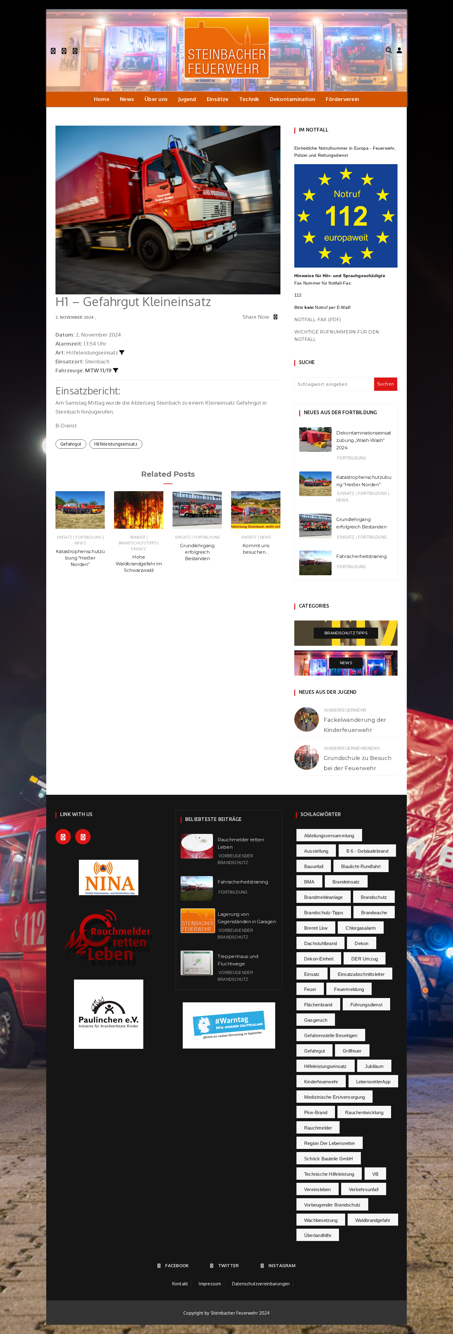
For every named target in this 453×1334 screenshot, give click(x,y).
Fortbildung (89, 537)
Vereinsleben (317, 1189)
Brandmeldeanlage (323, 897)
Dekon (361, 943)
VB (375, 1174)
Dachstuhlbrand (320, 943)
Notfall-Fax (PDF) (317, 319)
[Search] (389, 50)
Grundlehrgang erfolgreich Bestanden (197, 552)
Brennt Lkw (316, 928)
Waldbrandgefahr (372, 1220)
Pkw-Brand (315, 1112)
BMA (309, 881)
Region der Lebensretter (329, 1143)
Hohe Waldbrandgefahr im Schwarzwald (139, 563)
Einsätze (218, 99)
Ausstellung (316, 851)
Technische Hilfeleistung (329, 1174)
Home (101, 99)
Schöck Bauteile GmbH (328, 1158)
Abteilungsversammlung (329, 835)
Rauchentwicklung (364, 1112)
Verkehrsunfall (363, 1189)
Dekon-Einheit (318, 958)
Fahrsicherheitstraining (361, 556)
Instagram (282, 1265)
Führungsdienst (366, 1004)
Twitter (228, 1265)
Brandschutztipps (137, 543)
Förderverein (342, 99)
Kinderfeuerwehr (345, 710)
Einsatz (64, 537)
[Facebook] (53, 50)
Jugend (187, 99)
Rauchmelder (318, 1127)
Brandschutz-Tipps (323, 912)
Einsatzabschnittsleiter (361, 974)
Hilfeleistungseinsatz (115, 444)
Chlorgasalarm (360, 928)
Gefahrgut (70, 444)
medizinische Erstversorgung (334, 1097)
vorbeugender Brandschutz (332, 1204)
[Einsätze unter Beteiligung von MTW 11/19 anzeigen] (115, 370)
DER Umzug (364, 958)
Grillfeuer (352, 1050)
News (127, 99)
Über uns (156, 99)
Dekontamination (292, 99)
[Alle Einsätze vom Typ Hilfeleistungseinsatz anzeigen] (121, 352)
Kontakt (180, 1283)
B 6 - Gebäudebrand (367, 851)
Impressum (210, 1283)
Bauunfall (313, 866)
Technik (249, 99)
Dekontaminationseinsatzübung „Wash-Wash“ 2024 (363, 440)
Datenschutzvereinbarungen (261, 1283)
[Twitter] (64, 50)
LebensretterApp (373, 1081)
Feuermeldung (349, 989)
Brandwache (374, 912)
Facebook (177, 1265)
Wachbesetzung (320, 1220)
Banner (137, 537)
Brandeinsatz (346, 881)
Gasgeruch (315, 1020)
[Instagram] (75, 50)
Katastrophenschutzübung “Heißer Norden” (80, 558)
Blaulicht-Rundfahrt (361, 866)
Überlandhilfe (317, 1235)
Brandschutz (374, 897)
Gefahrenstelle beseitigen (330, 1035)
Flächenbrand (318, 1004)
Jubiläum (374, 1066)
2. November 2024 (74, 317)
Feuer (310, 989)
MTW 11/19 (98, 370)
